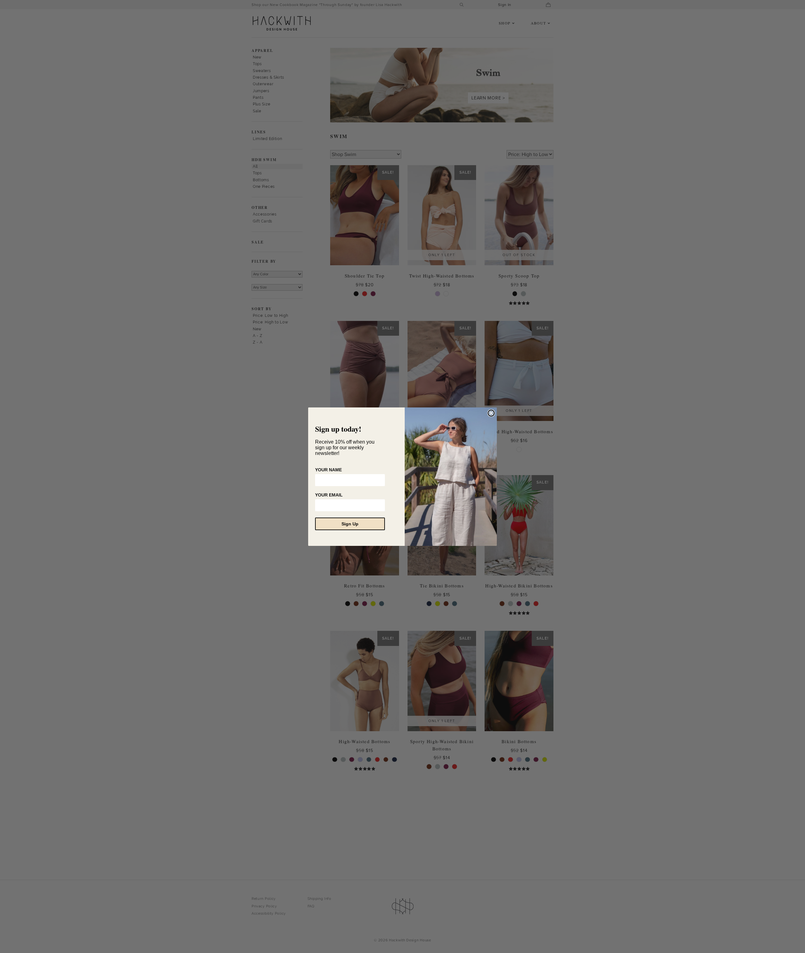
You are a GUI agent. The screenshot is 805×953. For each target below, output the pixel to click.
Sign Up (349, 523)
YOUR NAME (328, 469)
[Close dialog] (491, 413)
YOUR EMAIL (329, 494)
